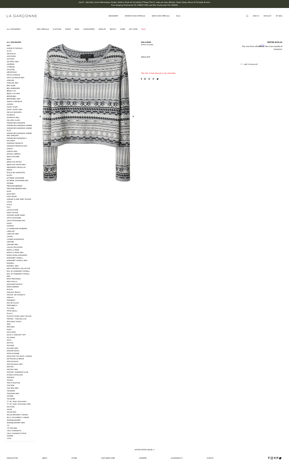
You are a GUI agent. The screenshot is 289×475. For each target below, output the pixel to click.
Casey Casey (12, 107)
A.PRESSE (11, 67)
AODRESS (10, 64)
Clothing (57, 29)
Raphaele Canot (14, 322)
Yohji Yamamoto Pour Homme (16, 435)
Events (210, 458)
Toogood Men (13, 393)
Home (122, 29)
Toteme (10, 396)
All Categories (13, 29)
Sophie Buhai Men (15, 364)
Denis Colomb (13, 157)
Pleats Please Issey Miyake (19, 316)
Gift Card (133, 29)
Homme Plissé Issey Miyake (19, 199)
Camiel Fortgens (14, 101)
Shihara (10, 345)
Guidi (9, 191)
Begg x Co (11, 91)
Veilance (11, 407)
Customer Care (108, 458)
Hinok (9, 202)
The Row (10, 385)
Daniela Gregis (13, 154)
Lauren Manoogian (15, 239)
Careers (143, 458)
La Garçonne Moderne (17, 229)
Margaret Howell (15, 258)
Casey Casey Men (14, 109)
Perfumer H (12, 305)
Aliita (9, 51)
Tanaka (10, 380)
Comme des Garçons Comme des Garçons (19, 135)
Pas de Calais (13, 303)
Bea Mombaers (13, 88)
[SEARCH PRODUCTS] (248, 16)
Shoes (68, 29)
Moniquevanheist (15, 284)
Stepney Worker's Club (17, 372)
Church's (11, 115)
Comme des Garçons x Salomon (17, 140)
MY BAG (279, 16)
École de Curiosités (16, 173)
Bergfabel (11, 96)
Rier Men (11, 327)
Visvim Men (11, 412)
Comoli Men (12, 151)
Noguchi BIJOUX (13, 292)
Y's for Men (12, 428)
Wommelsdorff (14, 420)
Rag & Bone (146, 42)
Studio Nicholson (15, 375)
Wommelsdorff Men (16, 423)
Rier (9, 324)
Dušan (9, 170)
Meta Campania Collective (18, 268)
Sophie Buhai (12, 361)
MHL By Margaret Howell (18, 271)
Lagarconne (22, 16)
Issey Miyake (12, 213)
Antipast (11, 59)
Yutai (9, 438)
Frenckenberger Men (16, 188)
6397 (9, 46)
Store (74, 458)
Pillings (10, 308)
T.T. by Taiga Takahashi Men (19, 404)
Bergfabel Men (14, 99)
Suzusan (10, 377)
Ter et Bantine (13, 383)
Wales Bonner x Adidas (17, 415)
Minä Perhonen (14, 279)
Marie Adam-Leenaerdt (17, 255)
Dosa (9, 159)
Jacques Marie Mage (16, 215)
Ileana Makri (12, 210)
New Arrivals (43, 29)
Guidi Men (11, 194)
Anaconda (11, 56)
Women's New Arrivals (135, 16)
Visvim (9, 409)
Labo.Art (11, 231)
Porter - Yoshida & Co (16, 319)
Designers (113, 16)
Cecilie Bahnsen (14, 112)
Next (133, 116)
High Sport (12, 196)
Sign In (256, 16)
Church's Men (13, 117)
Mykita (10, 289)
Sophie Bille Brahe (15, 359)
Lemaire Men (12, 244)
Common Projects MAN (17, 146)
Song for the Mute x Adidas (19, 356)
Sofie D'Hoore (13, 353)
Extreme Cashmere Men (17, 181)
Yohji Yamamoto (14, 431)
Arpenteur (12, 72)
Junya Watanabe (14, 218)
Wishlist (267, 16)
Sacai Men (11, 332)
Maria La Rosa (13, 250)
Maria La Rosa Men (15, 252)
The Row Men (13, 388)
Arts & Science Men (15, 78)
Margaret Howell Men (17, 260)
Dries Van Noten (14, 162)
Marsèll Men (13, 266)
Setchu (10, 343)
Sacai (9, 330)
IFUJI (8, 207)
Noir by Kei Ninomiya (16, 295)
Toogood (11, 391)
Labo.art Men (13, 234)
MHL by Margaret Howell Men (18, 275)
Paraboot (11, 300)
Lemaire (10, 242)
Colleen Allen (13, 120)
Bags (77, 29)
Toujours (11, 399)
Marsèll (10, 263)
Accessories (89, 29)
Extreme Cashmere (15, 178)
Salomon (11, 337)
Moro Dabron (13, 287)
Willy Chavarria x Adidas (18, 417)
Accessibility (177, 458)
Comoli (10, 149)
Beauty (113, 29)
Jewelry (102, 29)
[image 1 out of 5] (87, 112)
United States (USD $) (144, 450)
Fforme (10, 183)
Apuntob (10, 70)
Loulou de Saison (15, 247)
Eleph (9, 175)
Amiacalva (11, 54)
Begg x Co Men (13, 94)
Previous (40, 116)
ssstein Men (12, 369)
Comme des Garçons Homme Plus (19, 129)
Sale (178, 16)
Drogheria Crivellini (16, 167)
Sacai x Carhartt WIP (16, 335)
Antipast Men (13, 62)
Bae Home (11, 86)
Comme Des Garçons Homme (19, 125)
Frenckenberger (14, 186)
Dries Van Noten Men (16, 165)
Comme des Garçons (16, 123)
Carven (10, 104)
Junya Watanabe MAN (16, 221)
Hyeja (9, 205)
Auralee (10, 80)
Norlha (10, 297)
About (44, 458)
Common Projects (15, 143)
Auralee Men (12, 83)
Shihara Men (12, 348)
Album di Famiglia (14, 48)
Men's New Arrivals (161, 16)
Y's (8, 425)
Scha (9, 340)
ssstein (10, 367)
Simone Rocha (13, 351)
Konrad (10, 226)
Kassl (9, 223)
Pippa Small (12, 311)
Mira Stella (12, 282)
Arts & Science (13, 75)
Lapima (10, 237)
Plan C (10, 313)
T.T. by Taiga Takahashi (17, 401)
